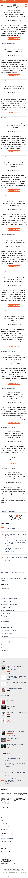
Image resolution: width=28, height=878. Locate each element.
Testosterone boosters (7, 838)
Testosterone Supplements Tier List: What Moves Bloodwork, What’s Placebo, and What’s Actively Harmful (14, 14)
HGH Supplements (6, 841)
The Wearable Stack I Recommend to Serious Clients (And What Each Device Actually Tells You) (15, 550)
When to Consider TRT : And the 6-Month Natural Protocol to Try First (14, 87)
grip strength (4, 621)
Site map (11, 873)
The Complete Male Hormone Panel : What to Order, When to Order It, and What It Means (14, 125)
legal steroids (4, 636)
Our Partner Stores (11, 872)
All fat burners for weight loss (8, 598)
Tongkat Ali (4, 647)
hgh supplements (5, 588)
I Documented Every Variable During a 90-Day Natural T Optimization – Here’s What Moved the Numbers (16, 557)
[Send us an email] (8, 802)
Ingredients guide (5, 633)
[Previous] (4, 516)
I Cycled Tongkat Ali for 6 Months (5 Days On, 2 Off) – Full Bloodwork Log (14, 241)
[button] (2, 5)
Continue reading (14, 38)
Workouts (3, 650)
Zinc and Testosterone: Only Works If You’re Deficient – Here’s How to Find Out (14, 476)
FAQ (2, 817)
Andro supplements (6, 844)
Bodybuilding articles (6, 610)
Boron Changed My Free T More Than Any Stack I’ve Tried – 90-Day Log (14, 358)
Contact (3, 815)
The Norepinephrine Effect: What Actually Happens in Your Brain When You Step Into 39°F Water (16, 542)
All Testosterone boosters (7, 604)
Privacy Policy (4, 820)
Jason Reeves (20, 246)
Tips (2, 644)
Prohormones (4, 642)
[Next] (19, 518)
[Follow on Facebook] (2, 802)
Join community (18, 873)
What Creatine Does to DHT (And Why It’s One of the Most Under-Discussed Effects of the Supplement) (14, 279)
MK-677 (3, 639)
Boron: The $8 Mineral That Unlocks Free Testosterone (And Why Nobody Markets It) (14, 318)
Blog (19, 872)
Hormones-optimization (14, 10)
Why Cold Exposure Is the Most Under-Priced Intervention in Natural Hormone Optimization (15, 534)
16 (16, 518)
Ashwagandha (4, 607)
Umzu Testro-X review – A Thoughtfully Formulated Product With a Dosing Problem (14, 571)
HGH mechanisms (5, 627)
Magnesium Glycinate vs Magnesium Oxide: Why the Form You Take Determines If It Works (14, 435)
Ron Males (19, 20)
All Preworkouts (5, 601)
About (2, 812)
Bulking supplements (6, 616)
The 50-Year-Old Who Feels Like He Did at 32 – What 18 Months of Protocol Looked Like (14, 164)
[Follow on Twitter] (5, 802)
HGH (2, 624)
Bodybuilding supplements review (10, 613)
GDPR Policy (4, 823)
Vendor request (5, 826)
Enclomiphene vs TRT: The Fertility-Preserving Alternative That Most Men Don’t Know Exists (14, 203)
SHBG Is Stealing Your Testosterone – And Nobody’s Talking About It (14, 50)
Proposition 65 (5, 829)
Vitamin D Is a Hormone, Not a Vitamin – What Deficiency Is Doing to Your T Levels (14, 396)
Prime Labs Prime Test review (12, 528)
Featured (3, 618)
